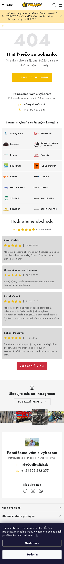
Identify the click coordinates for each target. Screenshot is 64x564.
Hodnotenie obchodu (32, 221)
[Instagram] (33, 491)
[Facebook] (25, 491)
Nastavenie (32, 543)
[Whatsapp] (41, 491)
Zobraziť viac (32, 366)
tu (37, 535)
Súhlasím (32, 554)
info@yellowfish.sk (34, 104)
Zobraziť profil (30, 401)
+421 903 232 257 (34, 109)
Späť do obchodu (34, 77)
